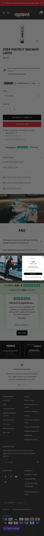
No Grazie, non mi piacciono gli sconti (33, 277)
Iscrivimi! (33, 273)
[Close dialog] (42, 257)
